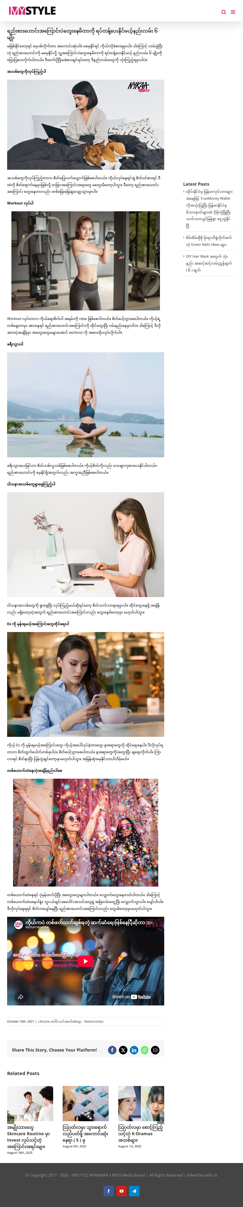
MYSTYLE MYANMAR (90, 1175)
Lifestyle (44, 1021)
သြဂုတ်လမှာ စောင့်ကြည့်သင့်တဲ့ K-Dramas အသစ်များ (85, 1133)
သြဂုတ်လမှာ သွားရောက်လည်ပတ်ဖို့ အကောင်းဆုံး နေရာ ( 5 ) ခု (29, 1133)
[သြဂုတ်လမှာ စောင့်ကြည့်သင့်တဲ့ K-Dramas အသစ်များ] (86, 1088)
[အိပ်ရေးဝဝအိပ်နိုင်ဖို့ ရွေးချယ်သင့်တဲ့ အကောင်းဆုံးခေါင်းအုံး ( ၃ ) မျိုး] (141, 1088)
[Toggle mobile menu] (233, 12)
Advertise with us (202, 1175)
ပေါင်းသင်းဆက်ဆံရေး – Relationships (77, 1021)
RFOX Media (122, 1175)
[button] (10, 1120)
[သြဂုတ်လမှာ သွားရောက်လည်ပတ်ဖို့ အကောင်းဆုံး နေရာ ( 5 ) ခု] (30, 1088)
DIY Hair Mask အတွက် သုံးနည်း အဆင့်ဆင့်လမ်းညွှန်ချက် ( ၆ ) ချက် (209, 263)
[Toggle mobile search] (223, 12)
